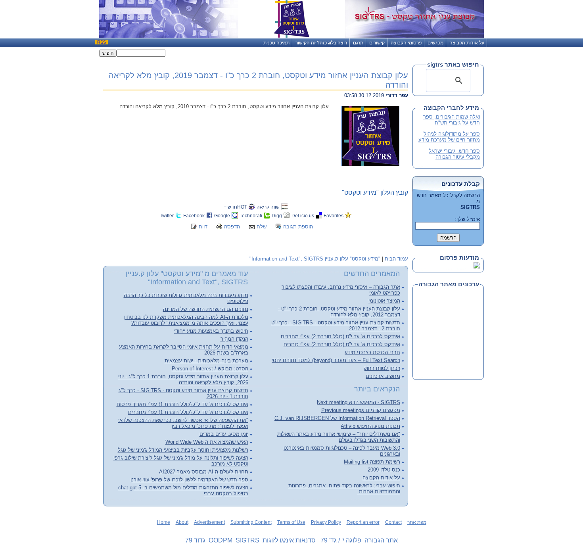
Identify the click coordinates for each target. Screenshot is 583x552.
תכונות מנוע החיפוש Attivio (370, 426)
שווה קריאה (268, 206)
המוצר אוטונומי (384, 301)
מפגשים (435, 43)
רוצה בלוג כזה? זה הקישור (321, 43)
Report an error (363, 522)
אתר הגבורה (381, 540)
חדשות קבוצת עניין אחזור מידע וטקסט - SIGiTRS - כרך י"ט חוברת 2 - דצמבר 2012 (335, 326)
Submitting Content (251, 522)
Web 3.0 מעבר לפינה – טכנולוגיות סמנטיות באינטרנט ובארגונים (342, 451)
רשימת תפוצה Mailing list (372, 462)
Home (163, 522)
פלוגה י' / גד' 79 (340, 540)
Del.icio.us (303, 215)
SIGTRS (247, 540)
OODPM (220, 540)
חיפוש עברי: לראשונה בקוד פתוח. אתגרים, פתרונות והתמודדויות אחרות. (344, 488)
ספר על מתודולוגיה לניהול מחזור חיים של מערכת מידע (449, 137)
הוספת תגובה (298, 227)
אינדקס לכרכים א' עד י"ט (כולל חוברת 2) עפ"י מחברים (340, 336)
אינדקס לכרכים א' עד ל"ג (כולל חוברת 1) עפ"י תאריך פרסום (182, 404)
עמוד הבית (396, 259)
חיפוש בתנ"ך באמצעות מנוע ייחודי (211, 331)
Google (222, 215)
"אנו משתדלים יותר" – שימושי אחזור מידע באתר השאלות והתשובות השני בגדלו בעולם (338, 437)
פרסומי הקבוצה (406, 43)
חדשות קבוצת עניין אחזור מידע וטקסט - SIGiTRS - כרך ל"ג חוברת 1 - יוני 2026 (183, 393)
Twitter (167, 215)
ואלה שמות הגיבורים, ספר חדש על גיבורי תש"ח (451, 120)
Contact (393, 522)
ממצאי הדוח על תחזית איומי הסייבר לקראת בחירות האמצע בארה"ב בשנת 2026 (183, 350)
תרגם (358, 43)
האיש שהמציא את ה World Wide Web (206, 442)
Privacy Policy (326, 522)
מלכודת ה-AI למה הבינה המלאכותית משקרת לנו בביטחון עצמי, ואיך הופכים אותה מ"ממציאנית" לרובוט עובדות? (186, 320)
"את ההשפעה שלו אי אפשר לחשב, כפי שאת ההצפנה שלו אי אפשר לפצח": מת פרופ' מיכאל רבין (183, 423)
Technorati (251, 215)
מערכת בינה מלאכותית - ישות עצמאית (206, 361)
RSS (101, 42)
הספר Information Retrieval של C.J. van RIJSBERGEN (337, 418)
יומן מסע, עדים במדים (223, 434)
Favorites (333, 215)
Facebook (194, 215)
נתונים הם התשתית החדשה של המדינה (205, 309)
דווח (203, 227)
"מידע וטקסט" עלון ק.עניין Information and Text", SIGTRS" (314, 259)
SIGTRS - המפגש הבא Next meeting (358, 402)
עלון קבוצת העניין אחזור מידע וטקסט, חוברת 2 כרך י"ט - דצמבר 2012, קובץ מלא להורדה (339, 312)
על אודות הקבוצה (466, 43)
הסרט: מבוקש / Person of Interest (210, 369)
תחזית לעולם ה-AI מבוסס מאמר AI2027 (203, 472)
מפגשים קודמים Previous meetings (360, 410)
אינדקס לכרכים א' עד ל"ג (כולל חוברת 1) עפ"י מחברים (188, 412)
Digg (277, 215)
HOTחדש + (235, 206)
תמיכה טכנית (276, 43)
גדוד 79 (195, 540)
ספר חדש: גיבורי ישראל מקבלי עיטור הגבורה (454, 154)
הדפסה (232, 227)
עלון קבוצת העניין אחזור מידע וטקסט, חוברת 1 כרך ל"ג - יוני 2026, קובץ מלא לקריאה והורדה (183, 379)
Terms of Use (291, 522)
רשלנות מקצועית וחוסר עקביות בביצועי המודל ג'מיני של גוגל (183, 450)
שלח (262, 227)
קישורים (377, 43)
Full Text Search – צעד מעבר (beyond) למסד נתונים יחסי (336, 360)
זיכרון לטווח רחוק (382, 368)
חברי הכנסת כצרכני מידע (372, 352)
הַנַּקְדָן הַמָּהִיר (234, 339)
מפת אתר (416, 522)
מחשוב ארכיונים (383, 376)
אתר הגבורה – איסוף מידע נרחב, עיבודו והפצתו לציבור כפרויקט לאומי (341, 290)
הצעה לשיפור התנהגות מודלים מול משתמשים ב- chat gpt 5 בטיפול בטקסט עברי (183, 490)
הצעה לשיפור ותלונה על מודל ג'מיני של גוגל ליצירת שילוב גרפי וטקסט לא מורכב (180, 461)
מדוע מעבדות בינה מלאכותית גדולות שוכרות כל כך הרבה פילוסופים (186, 298)
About (182, 522)
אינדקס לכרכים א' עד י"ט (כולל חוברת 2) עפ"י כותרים (342, 344)
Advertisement (209, 522)
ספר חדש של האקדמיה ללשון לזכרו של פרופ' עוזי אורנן (189, 480)
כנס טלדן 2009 (384, 470)
